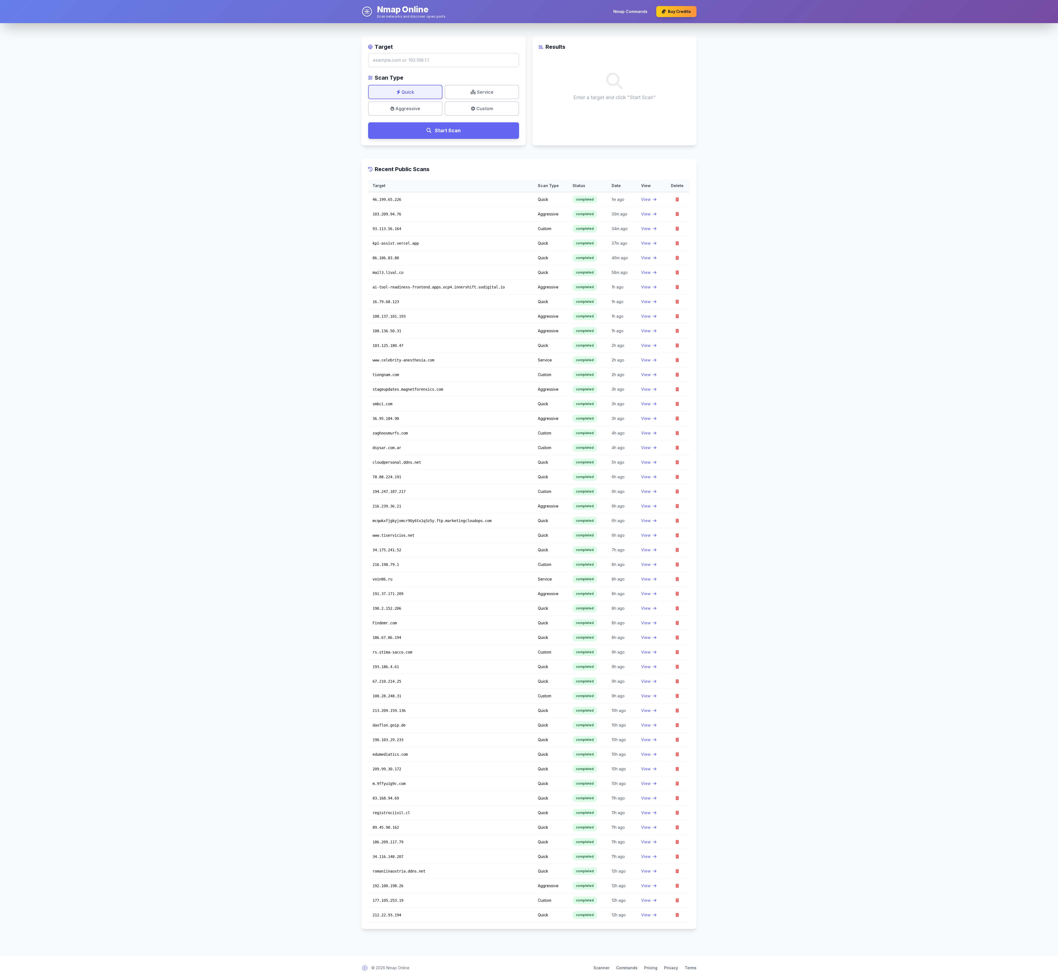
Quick (407, 92)
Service (484, 92)
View (646, 199)
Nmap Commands (630, 11)
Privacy (671, 967)
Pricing (650, 967)
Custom (484, 108)
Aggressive (407, 108)
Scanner (601, 967)
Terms (691, 967)
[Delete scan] (677, 199)
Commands (627, 967)
